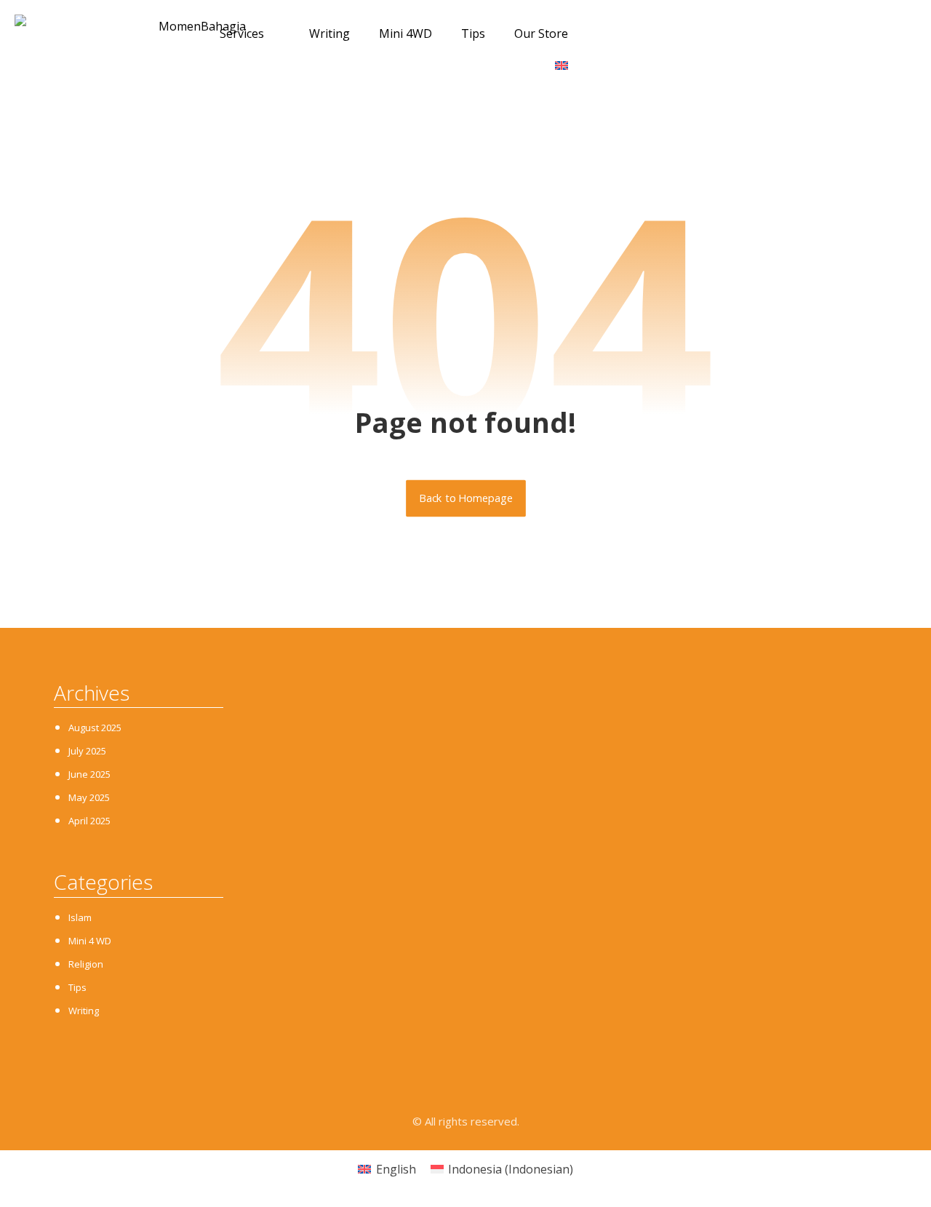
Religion (85, 964)
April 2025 (89, 820)
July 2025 (87, 750)
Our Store (541, 33)
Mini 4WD (405, 33)
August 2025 (94, 727)
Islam (80, 917)
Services (242, 33)
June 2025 (89, 774)
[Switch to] (569, 65)
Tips (473, 33)
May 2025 (89, 797)
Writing (329, 33)
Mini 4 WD (89, 940)
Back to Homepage (466, 498)
